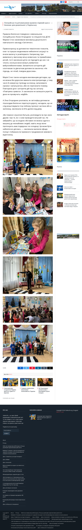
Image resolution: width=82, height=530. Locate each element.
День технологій (7, 462)
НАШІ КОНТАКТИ (53, 13)
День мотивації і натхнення (10, 488)
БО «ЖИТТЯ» (29, 13)
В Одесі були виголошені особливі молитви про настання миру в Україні (71, 205)
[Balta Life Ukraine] (10, 7)
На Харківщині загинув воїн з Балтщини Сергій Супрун (44, 391)
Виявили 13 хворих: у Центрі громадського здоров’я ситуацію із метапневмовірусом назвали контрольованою (13, 452)
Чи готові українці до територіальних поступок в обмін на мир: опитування (12, 470)
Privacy (4, 443)
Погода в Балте (61, 119)
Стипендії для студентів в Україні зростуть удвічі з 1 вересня (10, 391)
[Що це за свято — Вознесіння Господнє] (60, 188)
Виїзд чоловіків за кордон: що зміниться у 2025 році (64, 517)
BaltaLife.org (6, 516)
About (4, 440)
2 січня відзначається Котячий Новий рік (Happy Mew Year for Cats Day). (13, 484)
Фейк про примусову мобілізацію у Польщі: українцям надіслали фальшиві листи (14, 446)
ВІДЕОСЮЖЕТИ (12, 13)
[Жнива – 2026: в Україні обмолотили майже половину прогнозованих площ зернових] (60, 81)
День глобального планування (10, 504)
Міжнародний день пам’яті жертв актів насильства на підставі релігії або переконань (70, 197)
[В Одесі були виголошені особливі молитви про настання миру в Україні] (60, 204)
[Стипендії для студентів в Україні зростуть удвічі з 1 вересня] (10, 382)
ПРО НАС (44, 13)
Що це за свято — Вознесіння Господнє (70, 187)
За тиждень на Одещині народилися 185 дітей (48, 525)
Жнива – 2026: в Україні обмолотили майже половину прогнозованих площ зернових (71, 83)
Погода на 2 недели (69, 125)
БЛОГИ (20, 13)
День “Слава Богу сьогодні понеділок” (12, 456)
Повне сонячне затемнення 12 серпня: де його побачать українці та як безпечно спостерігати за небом (71, 92)
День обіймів (6, 459)
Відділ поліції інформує (47, 29)
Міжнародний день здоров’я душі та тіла (13, 474)
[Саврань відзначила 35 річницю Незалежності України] (27, 382)
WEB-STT (5, 519)
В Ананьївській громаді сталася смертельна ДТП (23, 527)
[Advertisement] (68, 220)
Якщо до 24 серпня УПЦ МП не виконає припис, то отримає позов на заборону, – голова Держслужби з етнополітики (71, 178)
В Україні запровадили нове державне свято (22, 525)
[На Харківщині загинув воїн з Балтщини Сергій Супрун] (45, 382)
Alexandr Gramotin (9, 29)
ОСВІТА (37, 13)
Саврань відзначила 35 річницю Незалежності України (28, 390)
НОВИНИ (3, 13)
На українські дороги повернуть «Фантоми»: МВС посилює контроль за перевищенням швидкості (71, 74)
